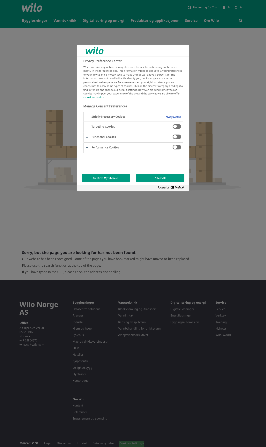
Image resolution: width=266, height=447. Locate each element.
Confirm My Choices (105, 178)
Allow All (160, 178)
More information (93, 97)
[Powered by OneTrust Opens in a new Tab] (172, 188)
